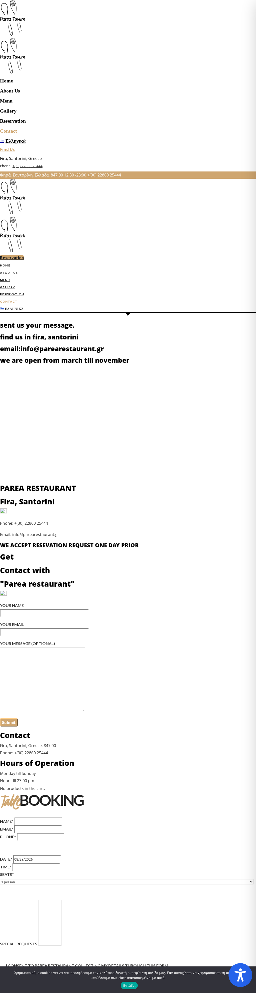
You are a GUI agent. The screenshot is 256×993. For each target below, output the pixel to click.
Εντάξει (129, 985)
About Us (10, 91)
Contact (8, 131)
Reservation (13, 121)
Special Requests (18, 944)
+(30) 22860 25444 (27, 165)
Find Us (7, 149)
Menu (6, 101)
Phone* (8, 836)
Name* (7, 821)
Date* (6, 859)
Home (6, 80)
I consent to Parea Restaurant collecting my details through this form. (87, 965)
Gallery (8, 111)
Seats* (7, 874)
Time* (6, 866)
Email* (6, 829)
